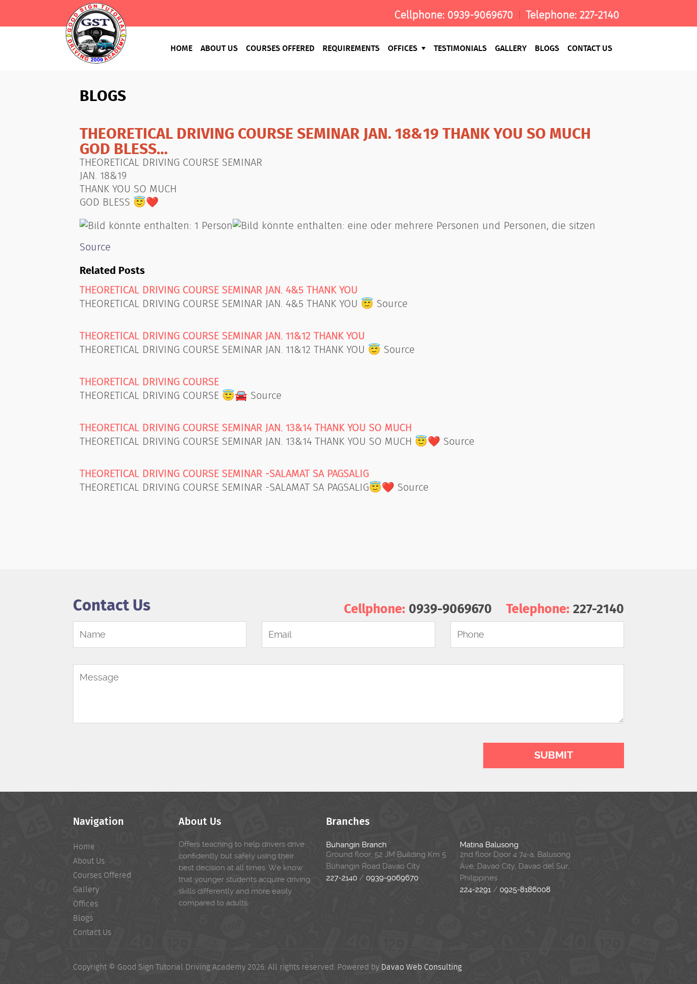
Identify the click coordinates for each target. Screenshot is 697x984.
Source (95, 247)
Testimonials (460, 48)
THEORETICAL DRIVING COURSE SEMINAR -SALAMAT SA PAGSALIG (224, 473)
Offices (403, 48)
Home (181, 48)
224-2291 (475, 889)
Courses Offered (280, 48)
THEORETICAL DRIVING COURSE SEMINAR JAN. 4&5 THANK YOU (219, 290)
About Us (219, 48)
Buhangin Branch (356, 844)
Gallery (511, 48)
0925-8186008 (525, 889)
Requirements (351, 48)
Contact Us (589, 48)
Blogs (547, 48)
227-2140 (599, 14)
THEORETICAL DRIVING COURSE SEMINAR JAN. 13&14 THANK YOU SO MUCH (246, 427)
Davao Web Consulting (421, 967)
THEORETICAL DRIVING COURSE (149, 381)
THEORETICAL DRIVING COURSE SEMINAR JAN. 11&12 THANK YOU (222, 336)
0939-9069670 (480, 14)
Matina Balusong (489, 844)
